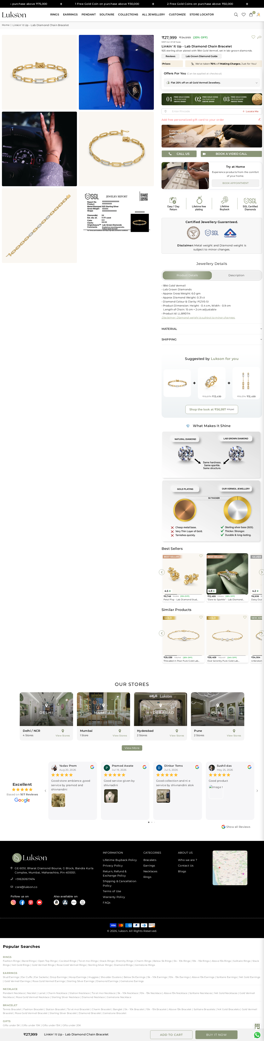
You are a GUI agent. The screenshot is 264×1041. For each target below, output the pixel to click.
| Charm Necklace (57, 993)
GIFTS (6, 1021)
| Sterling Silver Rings (99, 965)
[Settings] (258, 14)
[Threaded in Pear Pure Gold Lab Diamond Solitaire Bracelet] (183, 635)
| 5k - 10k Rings (181, 960)
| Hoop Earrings (77, 977)
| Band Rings (29, 960)
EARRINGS (10, 972)
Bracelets (149, 860)
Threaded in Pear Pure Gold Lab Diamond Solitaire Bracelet (181, 661)
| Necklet (31, 993)
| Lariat (41, 993)
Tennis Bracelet (12, 1009)
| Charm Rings (143, 960)
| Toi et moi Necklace (103, 993)
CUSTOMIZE (177, 14)
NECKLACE (10, 988)
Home (5, 25)
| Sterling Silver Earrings (80, 981)
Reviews (170, 56)
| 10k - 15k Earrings (179, 977)
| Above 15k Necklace (175, 993)
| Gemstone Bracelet (114, 1013)
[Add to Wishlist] (201, 555)
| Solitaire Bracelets (204, 1009)
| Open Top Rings (47, 960)
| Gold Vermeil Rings (42, 965)
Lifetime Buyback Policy (120, 860)
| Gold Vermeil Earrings (17, 981)
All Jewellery (153, 14)
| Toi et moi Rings (88, 960)
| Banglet (117, 1009)
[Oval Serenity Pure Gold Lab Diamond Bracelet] (227, 635)
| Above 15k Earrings (202, 977)
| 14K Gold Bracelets (228, 1009)
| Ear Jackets (41, 977)
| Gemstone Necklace (118, 997)
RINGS (7, 956)
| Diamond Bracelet (89, 1013)
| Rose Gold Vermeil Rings (71, 965)
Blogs (182, 871)
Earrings (70, 14)
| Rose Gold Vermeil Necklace (32, 997)
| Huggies (93, 977)
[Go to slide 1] (148, 822)
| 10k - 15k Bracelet (156, 1009)
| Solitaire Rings (241, 960)
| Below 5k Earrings (134, 977)
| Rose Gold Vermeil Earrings (48, 981)
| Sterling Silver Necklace (65, 997)
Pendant (89, 14)
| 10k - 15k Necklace (150, 993)
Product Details (187, 275)
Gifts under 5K (12, 1025)
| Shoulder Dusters (110, 977)
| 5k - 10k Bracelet (134, 1009)
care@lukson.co (26, 887)
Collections (128, 14)
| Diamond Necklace (92, 997)
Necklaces (150, 871)
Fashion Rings (12, 960)
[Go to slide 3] (154, 822)
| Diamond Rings (122, 965)
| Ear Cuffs (26, 977)
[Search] (236, 14)
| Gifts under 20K (71, 1025)
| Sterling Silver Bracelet (62, 1013)
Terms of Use (112, 891)
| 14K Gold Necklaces (225, 993)
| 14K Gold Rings (20, 965)
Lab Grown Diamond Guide (201, 56)
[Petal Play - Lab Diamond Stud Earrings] (183, 574)
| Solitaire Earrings (226, 977)
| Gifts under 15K (51, 1025)
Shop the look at (211, 409)
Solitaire (107, 14)
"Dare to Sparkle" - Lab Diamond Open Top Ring (225, 599)
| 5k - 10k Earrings (157, 977)
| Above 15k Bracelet (179, 1009)
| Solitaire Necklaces (200, 993)
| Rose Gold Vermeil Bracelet (31, 1013)
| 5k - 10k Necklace (127, 993)
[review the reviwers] (92, 768)
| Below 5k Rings (162, 960)
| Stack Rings (107, 960)
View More (132, 748)
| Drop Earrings (58, 977)
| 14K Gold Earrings (249, 977)
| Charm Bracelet (101, 1009)
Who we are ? (187, 860)
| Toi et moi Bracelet (78, 1009)
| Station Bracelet (55, 1009)
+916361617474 (25, 879)
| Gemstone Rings (144, 965)
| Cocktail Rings (67, 960)
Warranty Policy (114, 897)
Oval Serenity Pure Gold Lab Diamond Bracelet (222, 661)
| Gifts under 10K (31, 1025)
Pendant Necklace (14, 993)
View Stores (63, 735)
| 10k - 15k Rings (200, 960)
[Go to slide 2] (151, 822)
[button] (251, 14)
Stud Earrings (11, 977)
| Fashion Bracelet (33, 1009)
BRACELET (10, 1005)
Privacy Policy (113, 865)
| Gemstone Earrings (131, 981)
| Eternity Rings (124, 960)
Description (236, 275)
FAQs (106, 902)
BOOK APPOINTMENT (235, 183)
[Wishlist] (243, 14)
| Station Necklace (79, 993)
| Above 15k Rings (221, 960)
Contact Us (186, 865)
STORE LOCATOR (202, 14)
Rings (54, 14)
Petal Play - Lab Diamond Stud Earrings (180, 599)
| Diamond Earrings (107, 981)
